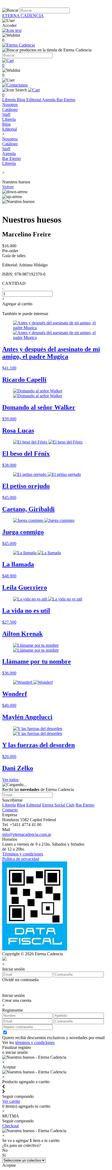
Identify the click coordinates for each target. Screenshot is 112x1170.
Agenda (49, 99)
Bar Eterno (66, 99)
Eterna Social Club (58, 805)
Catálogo (10, 109)
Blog (21, 99)
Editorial (34, 99)
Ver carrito (11, 1101)
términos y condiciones (35, 1042)
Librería (9, 99)
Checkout (10, 1125)
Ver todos (10, 779)
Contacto (10, 810)
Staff (6, 114)
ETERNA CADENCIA (23, 15)
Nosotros (10, 104)
